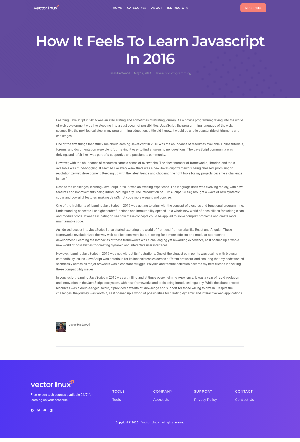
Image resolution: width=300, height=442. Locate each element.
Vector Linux (150, 422)
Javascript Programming (173, 73)
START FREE (253, 7)
